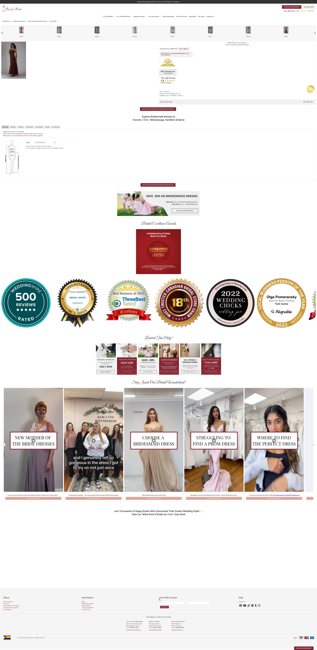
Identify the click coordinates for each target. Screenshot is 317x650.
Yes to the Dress (56, 127)
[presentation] (2, 33)
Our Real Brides (29, 127)
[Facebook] (240, 609)
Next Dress (307, 102)
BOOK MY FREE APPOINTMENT (291, 7)
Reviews (47, 127)
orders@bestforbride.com (22, 136)
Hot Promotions (181, 16)
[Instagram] (259, 609)
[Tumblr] (256, 609)
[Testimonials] (300, 11)
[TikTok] (248, 609)
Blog (83, 605)
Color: (28, 142)
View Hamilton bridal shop (155, 633)
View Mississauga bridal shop (133, 633)
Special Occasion (139, 16)
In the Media (7, 613)
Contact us (242, 605)
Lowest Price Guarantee (10, 611)
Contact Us (210, 16)
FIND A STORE (309, 7)
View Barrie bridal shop (177, 633)
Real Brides (192, 16)
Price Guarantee (39, 127)
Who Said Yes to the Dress (11, 609)
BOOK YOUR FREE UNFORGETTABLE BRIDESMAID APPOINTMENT (158, 109)
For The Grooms (153, 16)
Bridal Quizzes (86, 609)
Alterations (13, 127)
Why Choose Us (8, 605)
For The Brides (108, 16)
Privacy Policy (86, 613)
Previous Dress (167, 102)
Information (5, 127)
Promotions (21, 127)
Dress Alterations (168, 16)
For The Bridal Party (123, 16)
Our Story (201, 16)
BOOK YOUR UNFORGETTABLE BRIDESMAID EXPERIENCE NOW (158, 185)
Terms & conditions (88, 611)
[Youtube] (244, 609)
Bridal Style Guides (87, 607)
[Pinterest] (252, 609)
